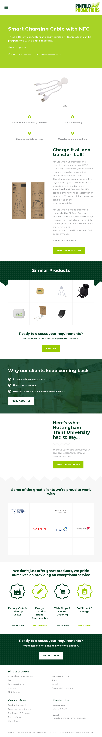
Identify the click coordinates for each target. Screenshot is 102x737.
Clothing (12, 688)
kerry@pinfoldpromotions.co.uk (70, 718)
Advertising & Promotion (21, 676)
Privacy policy (42, 732)
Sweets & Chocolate (62, 688)
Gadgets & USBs (60, 676)
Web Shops (14, 721)
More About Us (21, 401)
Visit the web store (69, 250)
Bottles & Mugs (16, 684)
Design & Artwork (17, 705)
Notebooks (14, 692)
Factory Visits (15, 717)
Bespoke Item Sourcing (20, 709)
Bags (11, 680)
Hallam (91, 732)
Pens (54, 680)
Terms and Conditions (26, 732)
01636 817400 (60, 708)
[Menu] (6, 8)
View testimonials (68, 464)
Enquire (51, 348)
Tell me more (17, 625)
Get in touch (51, 655)
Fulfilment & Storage (19, 713)
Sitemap (11, 732)
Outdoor (56, 684)
